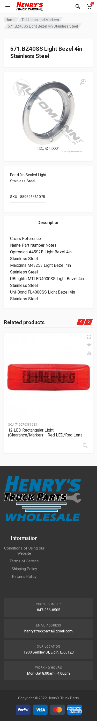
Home (11, 20)
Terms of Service (24, 561)
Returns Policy (24, 576)
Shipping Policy (24, 568)
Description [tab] (48, 222)
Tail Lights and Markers (40, 20)
